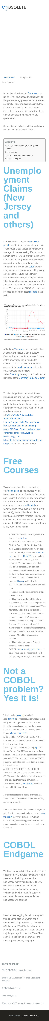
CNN (8, 415)
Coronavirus (33, 93)
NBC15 (23, 415)
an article (20, 715)
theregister (15, 426)
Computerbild (17, 422)
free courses (13, 491)
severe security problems (28, 649)
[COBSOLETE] (14, 8)
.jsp (35, 747)
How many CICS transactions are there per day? (23, 1003)
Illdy (18, 1015)
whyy (12, 436)
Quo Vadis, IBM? (9, 996)
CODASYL (27, 556)
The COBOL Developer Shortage (16, 970)
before (23, 538)
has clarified (28, 783)
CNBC (15, 415)
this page (20, 581)
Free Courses (12, 152)
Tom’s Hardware (27, 429)
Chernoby (14, 374)
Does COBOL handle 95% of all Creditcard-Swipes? (21, 979)
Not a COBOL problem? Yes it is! (20, 155)
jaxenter (27, 440)
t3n (11, 443)
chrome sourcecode (18, 733)
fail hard (33, 292)
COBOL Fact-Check (11, 988)
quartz (35, 440)
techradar (17, 440)
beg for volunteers (25, 367)
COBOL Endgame (14, 159)
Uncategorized (8, 82)
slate (9, 440)
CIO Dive (14, 429)
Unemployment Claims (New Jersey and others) (22, 147)
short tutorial (29, 505)
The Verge (19, 349)
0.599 (31, 267)
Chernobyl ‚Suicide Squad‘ (32, 378)
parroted (12, 719)
